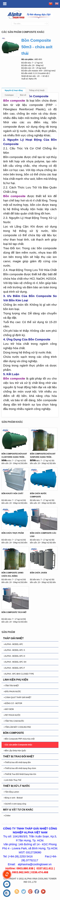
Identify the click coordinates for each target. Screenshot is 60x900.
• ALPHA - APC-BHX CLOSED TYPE (19, 674)
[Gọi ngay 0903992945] (7, 874)
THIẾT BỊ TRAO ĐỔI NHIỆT (18, 756)
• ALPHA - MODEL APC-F (14, 668)
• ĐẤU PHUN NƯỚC (12, 691)
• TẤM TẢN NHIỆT (11, 686)
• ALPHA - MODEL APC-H (14, 656)
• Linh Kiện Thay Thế (12, 780)
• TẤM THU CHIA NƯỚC (14, 721)
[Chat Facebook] (6, 884)
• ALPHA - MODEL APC (13, 644)
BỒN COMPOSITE (13, 733)
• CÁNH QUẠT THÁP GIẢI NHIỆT (17, 697)
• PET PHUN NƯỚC (12, 715)
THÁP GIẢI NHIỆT (13, 638)
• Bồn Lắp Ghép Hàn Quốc (15, 751)
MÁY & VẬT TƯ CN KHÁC (18, 809)
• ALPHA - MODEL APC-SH (15, 662)
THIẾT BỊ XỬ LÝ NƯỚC (16, 786)
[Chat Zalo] (6, 893)
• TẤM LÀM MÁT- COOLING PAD (17, 727)
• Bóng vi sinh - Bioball (13, 798)
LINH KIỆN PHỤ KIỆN (15, 679)
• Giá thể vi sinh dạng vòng (15, 804)
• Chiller (7, 816)
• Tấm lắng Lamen (11, 792)
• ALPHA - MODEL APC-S (14, 650)
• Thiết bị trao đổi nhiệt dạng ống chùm (20, 768)
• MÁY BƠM (9, 709)
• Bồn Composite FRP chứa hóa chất (19, 739)
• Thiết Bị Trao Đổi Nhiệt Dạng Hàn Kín (20, 774)
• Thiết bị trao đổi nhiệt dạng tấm (17, 762)
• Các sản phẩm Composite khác (18, 745)
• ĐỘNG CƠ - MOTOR (13, 703)
